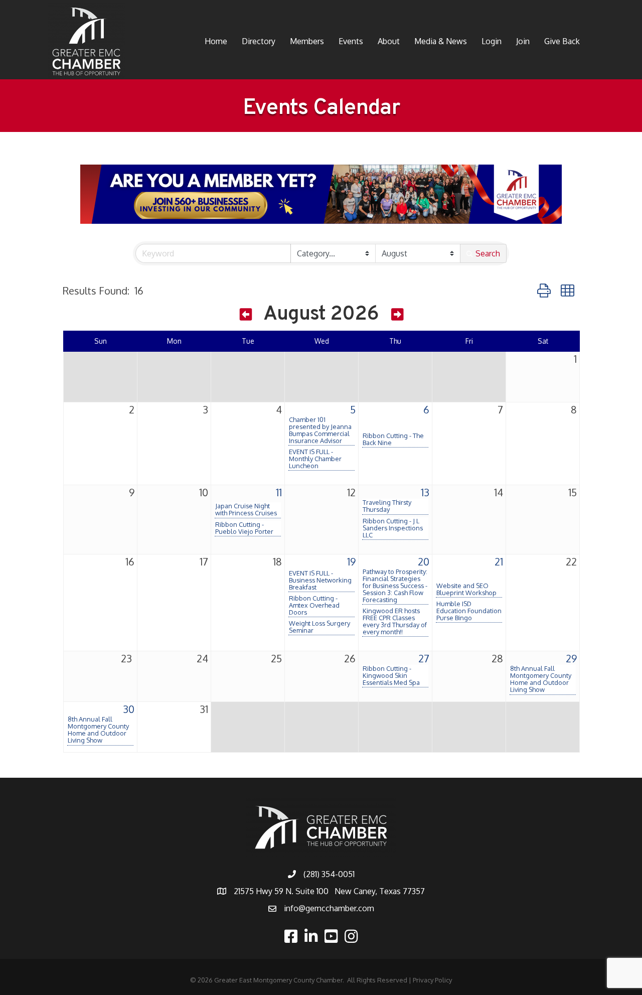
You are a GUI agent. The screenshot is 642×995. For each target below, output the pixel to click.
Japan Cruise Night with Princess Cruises (246, 509)
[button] (544, 290)
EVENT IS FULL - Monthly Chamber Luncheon (315, 458)
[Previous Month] (246, 316)
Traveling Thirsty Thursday (387, 506)
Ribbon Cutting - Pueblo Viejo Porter (244, 528)
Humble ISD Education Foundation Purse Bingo (469, 610)
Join (523, 41)
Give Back (562, 41)
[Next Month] (397, 316)
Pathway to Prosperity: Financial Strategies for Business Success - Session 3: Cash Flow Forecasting (395, 585)
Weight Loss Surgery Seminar (319, 627)
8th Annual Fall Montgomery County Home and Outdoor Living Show (540, 679)
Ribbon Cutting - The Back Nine (393, 439)
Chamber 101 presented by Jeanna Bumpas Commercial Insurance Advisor (320, 430)
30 (128, 709)
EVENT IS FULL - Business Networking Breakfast (320, 580)
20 (423, 561)
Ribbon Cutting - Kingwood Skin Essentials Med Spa (391, 675)
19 (351, 561)
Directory (258, 41)
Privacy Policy (432, 980)
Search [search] (487, 253)
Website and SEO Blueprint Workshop (466, 589)
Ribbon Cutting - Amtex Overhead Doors (314, 605)
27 (423, 658)
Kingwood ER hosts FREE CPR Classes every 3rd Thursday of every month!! (395, 621)
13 (425, 492)
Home (216, 41)
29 (571, 658)
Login (492, 41)
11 (279, 492)
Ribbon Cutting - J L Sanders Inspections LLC (393, 527)
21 (499, 561)
